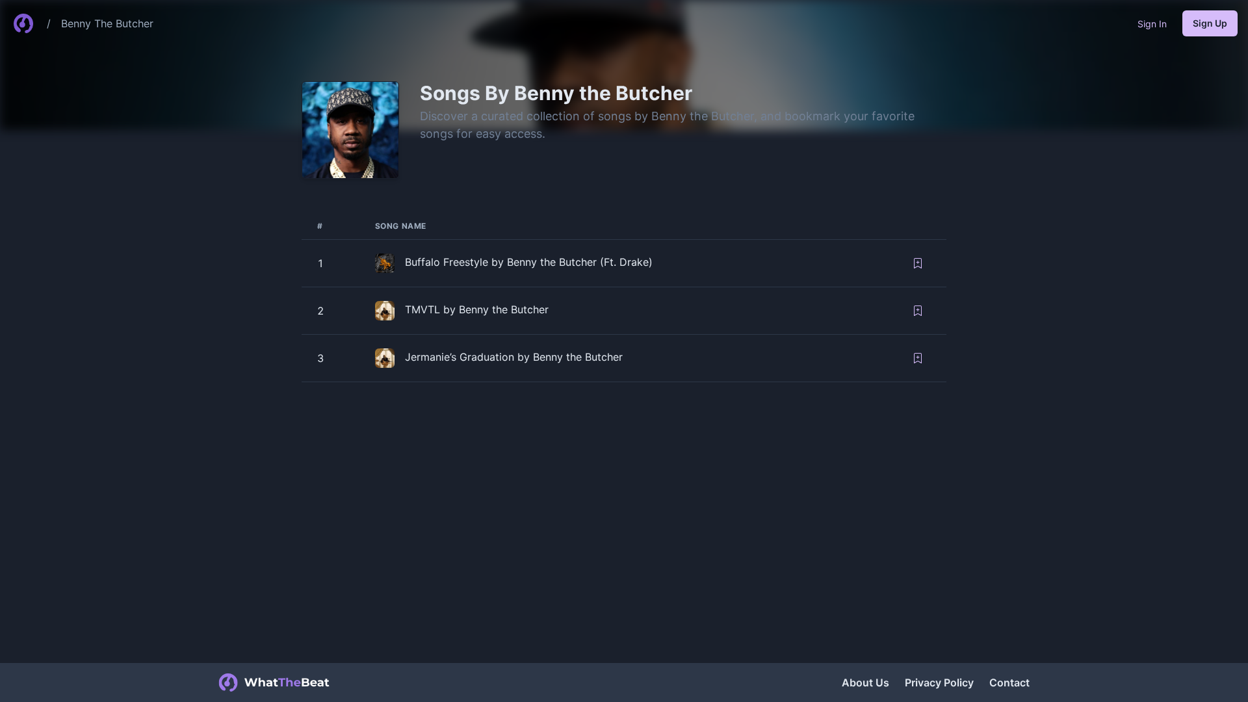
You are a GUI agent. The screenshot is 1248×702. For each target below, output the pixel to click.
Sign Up (1210, 23)
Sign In (1152, 23)
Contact (1009, 682)
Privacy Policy (939, 682)
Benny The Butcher (107, 23)
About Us (865, 682)
